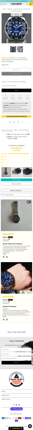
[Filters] (2, 194)
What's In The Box (24, 130)
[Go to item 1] (6, 172)
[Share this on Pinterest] (18, 122)
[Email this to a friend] (22, 122)
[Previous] (3, 28)
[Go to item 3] (28, 172)
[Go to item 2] (17, 172)
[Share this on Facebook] (14, 122)
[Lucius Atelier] (16, 4)
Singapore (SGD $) (15, 414)
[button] (5, 57)
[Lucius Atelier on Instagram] (19, 405)
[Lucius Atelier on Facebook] (16, 405)
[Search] (27, 4)
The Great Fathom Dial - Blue (19, 134)
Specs (15, 130)
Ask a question (16, 184)
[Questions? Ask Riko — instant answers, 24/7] (30, 426)
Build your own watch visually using (16, 1)
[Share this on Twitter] (10, 122)
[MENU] (1, 4)
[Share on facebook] (4, 257)
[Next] (30, 28)
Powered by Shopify (22, 426)
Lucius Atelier (13, 426)
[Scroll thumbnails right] (30, 172)
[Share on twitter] (7, 257)
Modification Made (7, 130)
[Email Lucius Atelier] (13, 405)
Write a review (16, 180)
